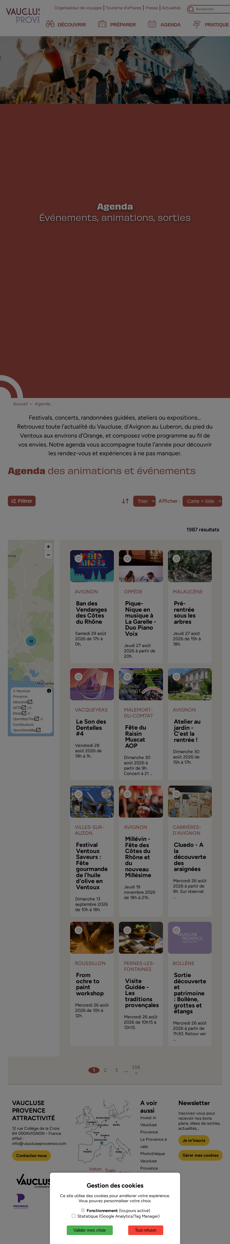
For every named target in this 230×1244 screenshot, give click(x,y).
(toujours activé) (118, 1210)
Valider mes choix (89, 1230)
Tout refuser (146, 1230)
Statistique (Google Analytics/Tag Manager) (118, 1216)
